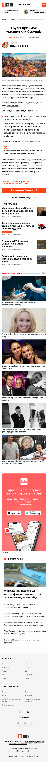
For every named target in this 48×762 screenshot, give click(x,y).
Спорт (27, 667)
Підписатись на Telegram (22, 190)
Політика (5, 664)
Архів (27, 678)
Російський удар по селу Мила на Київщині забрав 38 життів (17, 259)
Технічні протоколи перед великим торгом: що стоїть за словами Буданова (18, 226)
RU (27, 712)
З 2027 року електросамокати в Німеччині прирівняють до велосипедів (21, 606)
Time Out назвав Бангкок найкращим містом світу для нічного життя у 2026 (25, 632)
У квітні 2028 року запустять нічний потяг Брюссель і (21, 641)
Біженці (16, 182)
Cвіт (26, 671)
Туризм (11, 37)
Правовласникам (8, 705)
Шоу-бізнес (29, 674)
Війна (27, 184)
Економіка (5, 667)
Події (3, 674)
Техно (4, 678)
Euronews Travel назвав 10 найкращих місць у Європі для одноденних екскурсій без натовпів (24, 624)
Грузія (26, 182)
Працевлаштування (11, 184)
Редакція (5, 695)
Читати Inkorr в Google (22, 197)
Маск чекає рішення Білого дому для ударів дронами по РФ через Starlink (17, 211)
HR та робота (30, 664)
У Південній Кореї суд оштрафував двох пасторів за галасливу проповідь (23, 594)
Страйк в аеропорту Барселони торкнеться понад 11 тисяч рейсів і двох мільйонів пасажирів (24, 615)
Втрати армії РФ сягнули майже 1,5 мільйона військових (15, 244)
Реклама (28, 692)
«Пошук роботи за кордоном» (24, 748)
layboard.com (13, 106)
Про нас (5, 692)
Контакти (28, 695)
